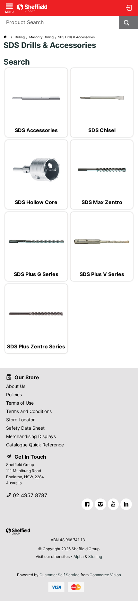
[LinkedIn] (126, 504)
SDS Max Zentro (102, 202)
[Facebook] (87, 504)
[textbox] (59, 22)
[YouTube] (113, 504)
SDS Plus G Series (36, 274)
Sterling (95, 556)
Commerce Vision (105, 574)
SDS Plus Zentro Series (36, 347)
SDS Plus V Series (102, 274)
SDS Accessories (36, 130)
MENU (9, 11)
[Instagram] (100, 504)
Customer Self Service (59, 574)
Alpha (78, 556)
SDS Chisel (102, 130)
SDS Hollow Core (36, 202)
